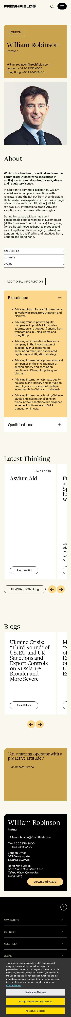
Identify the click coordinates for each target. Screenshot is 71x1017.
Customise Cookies (35, 992)
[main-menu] (62, 6)
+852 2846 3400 (33, 72)
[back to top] (63, 907)
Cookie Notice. (13, 985)
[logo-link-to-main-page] (20, 7)
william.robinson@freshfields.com (28, 64)
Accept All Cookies (35, 1011)
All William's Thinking (24, 589)
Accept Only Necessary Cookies (35, 1001)
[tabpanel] (35, 521)
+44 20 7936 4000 (30, 68)
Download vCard (45, 881)
